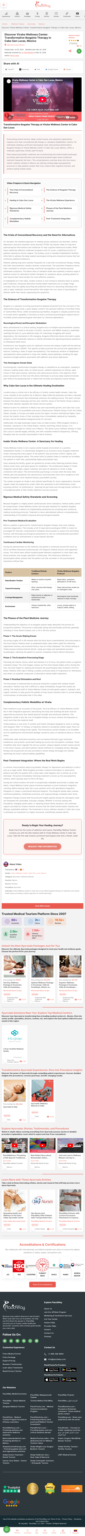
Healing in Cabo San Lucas (21, 200)
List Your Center (51, 1319)
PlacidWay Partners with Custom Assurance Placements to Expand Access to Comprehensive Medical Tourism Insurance (70, 1215)
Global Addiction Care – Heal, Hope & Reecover (40, 1456)
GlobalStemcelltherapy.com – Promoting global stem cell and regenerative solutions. (14, 1449)
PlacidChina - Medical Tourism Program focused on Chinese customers (15, 1419)
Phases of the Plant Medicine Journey (59, 209)
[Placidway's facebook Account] (5, 1341)
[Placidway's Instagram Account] (30, 1341)
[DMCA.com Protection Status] (50, 1488)
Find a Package (9, 1357)
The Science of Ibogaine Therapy (61, 190)
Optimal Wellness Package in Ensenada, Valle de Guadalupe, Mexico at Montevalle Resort (42, 985)
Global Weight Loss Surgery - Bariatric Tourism (42, 1448)
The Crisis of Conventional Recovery (21, 191)
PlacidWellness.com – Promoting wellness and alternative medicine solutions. (13, 1431)
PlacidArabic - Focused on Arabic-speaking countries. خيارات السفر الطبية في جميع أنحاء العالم (69, 1431)
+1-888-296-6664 (56, 1354)
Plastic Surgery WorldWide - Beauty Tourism (70, 1439)
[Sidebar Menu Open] (3, 4)
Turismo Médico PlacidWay (41, 1401)
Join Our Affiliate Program (55, 1312)
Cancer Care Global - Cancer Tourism (15, 1462)
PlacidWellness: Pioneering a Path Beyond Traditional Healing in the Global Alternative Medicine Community (14, 1156)
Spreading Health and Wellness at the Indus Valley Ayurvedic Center (13, 1215)
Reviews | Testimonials (12, 1364)
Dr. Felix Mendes (28, 52)
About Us (48, 1309)
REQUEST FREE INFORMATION (42, 846)
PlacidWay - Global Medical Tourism (14, 1402)
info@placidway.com (57, 1359)
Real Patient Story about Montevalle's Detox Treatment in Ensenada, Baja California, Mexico (41, 1156)
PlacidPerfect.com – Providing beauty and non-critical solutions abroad (41, 1430)
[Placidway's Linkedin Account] (37, 1341)
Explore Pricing (9, 1361)
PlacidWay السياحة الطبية (67, 1401)
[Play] (79, 51)
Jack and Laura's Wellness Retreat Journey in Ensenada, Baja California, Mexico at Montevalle (70, 1156)
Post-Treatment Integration (58, 219)
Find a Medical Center (12, 1354)
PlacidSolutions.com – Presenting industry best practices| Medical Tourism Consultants (41, 1420)
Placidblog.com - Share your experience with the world (70, 1418)
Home (4, 24)
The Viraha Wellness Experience (60, 200)
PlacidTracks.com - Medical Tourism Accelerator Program (41, 1408)
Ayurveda (31, 24)
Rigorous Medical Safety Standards (20, 209)
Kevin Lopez (14, 55)
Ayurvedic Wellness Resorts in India (39, 1104)
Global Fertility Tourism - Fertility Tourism (68, 1448)
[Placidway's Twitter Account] (11, 1341)
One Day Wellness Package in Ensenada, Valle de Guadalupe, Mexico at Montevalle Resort (12, 985)
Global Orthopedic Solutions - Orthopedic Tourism (42, 1462)
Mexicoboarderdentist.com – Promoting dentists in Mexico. (14, 1440)
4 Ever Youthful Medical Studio (13, 1050)
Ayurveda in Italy (10, 1107)
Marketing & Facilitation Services (58, 1316)
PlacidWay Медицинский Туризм (40, 1396)
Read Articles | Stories (12, 1371)
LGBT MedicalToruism (67, 1455)
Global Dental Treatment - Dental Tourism (13, 1456)
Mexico (42, 24)
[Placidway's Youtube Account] (17, 1341)
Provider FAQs (50, 1326)
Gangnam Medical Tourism (14, 1406)
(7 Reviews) (17, 1057)
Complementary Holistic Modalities (20, 220)
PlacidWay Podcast (66, 1395)
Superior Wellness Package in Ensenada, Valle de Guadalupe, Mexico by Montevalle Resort (68, 985)
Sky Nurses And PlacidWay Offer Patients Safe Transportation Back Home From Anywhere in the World (42, 1215)
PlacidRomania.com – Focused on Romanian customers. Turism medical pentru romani (69, 1410)
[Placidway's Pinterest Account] (24, 1341)
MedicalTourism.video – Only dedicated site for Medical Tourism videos (42, 1440)
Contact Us (49, 1333)
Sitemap (47, 1336)
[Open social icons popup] (70, 51)
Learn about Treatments (13, 1368)
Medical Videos (17, 24)
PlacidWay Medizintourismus (15, 1394)
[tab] (22, 1007)
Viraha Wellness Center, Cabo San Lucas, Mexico (28, 873)
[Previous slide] (5, 981)
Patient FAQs (49, 1323)
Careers (47, 1329)
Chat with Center (42, 906)
